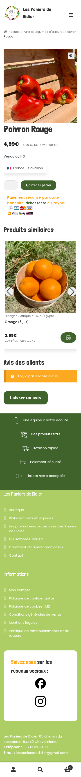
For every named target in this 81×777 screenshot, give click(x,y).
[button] (71, 56)
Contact (16, 555)
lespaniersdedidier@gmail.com (42, 752)
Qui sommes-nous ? (26, 539)
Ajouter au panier (38, 185)
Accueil (14, 32)
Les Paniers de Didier (37, 13)
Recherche (40, 770)
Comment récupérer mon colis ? (36, 547)
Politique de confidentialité (31, 598)
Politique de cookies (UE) (29, 606)
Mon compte (20, 590)
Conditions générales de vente (35, 614)
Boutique (16, 509)
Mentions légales (23, 622)
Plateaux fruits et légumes (31, 518)
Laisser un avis (25, 398)
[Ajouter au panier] (68, 337)
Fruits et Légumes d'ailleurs (42, 32)
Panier (62, 766)
